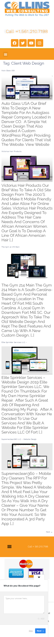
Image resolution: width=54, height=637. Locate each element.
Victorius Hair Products (11, 151)
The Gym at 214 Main (11, 247)
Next (49, 532)
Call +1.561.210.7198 (27, 31)
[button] (5, 54)
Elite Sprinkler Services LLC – (14, 342)
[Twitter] (23, 43)
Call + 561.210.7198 (38, 546)
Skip (31, 631)
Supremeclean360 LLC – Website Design (19, 439)
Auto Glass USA (8, 70)
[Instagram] (39, 43)
